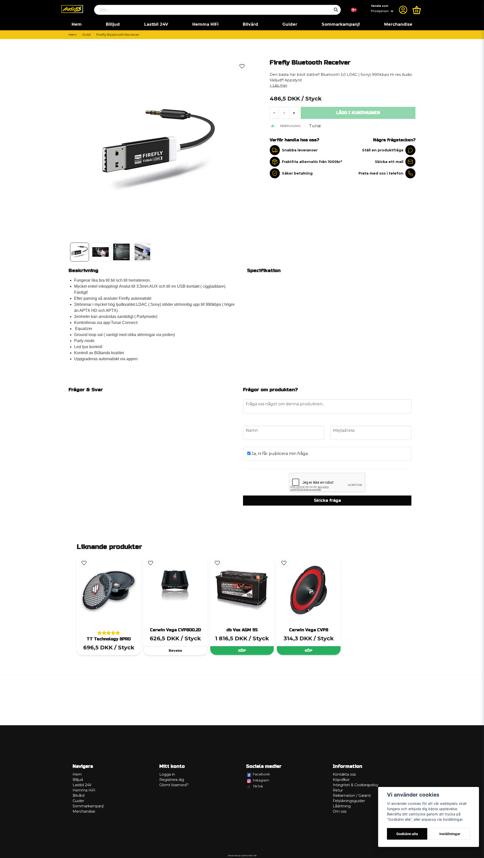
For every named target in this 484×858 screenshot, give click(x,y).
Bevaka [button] (175, 650)
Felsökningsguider (349, 801)
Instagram (261, 780)
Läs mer (280, 85)
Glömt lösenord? (174, 785)
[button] (354, 10)
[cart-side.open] (417, 10)
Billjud (113, 24)
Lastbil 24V (156, 24)
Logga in (167, 774)
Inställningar (450, 834)
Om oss (339, 811)
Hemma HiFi (205, 24)
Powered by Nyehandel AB (242, 855)
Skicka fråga (327, 500)
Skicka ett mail (389, 161)
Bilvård (250, 24)
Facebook (261, 774)
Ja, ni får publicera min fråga (279, 453)
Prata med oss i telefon (380, 173)
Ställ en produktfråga (382, 150)
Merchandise (398, 24)
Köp (242, 650)
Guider (289, 24)
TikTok (258, 786)
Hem (77, 24)
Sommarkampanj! (341, 24)
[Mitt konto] (403, 10)
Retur (338, 790)
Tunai (315, 125)
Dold (86, 35)
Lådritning (342, 806)
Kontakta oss (344, 774)
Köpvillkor (341, 779)
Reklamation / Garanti (352, 795)
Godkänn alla (407, 834)
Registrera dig (171, 779)
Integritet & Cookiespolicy (355, 785)
